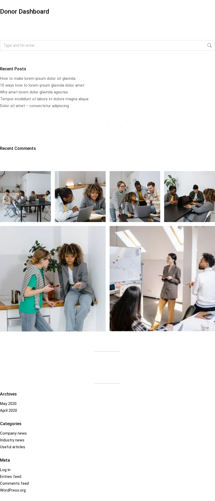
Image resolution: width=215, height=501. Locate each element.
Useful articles (12, 447)
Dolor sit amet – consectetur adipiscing (34, 105)
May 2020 (8, 403)
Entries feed (10, 476)
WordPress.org (13, 490)
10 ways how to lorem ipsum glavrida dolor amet (42, 85)
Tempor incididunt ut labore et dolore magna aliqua (44, 99)
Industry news (12, 440)
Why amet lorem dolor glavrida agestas (34, 92)
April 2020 (8, 410)
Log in (5, 469)
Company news (13, 433)
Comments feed (14, 483)
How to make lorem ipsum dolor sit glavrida (38, 78)
